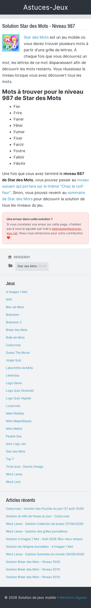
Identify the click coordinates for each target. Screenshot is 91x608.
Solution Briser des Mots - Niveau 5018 (33, 577)
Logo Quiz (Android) (20, 390)
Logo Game (14, 383)
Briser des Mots (16, 330)
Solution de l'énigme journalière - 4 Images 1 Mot (39, 546)
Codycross (13, 345)
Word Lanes (14, 474)
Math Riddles (15, 413)
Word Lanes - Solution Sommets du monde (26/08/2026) (45, 554)
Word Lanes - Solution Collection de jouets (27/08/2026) (45, 523)
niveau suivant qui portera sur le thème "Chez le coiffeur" (45, 186)
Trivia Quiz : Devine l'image (24, 466)
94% (9, 299)
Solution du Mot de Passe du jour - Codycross (37, 516)
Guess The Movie (18, 352)
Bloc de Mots (15, 307)
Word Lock (13, 481)
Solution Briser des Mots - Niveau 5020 (33, 561)
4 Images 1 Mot (16, 292)
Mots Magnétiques (19, 421)
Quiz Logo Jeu (16, 444)
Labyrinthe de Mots (19, 368)
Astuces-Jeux (45, 7)
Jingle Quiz (13, 360)
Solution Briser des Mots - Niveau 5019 (33, 569)
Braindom (12, 314)
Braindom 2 (14, 322)
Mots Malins (14, 428)
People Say (14, 436)
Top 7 (10, 459)
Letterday (12, 375)
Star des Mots (36, 37)
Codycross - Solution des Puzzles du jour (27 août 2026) (45, 508)
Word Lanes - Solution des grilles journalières (37, 531)
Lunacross (13, 406)
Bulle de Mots (15, 337)
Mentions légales (73, 597)
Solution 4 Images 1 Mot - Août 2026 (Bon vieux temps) (44, 539)
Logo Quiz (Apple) (18, 398)
